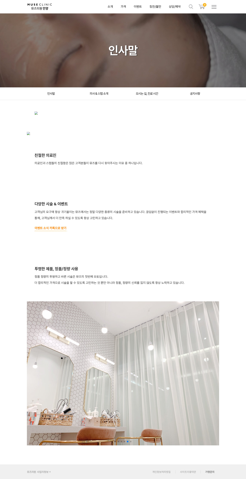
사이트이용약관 (188, 471)
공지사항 (195, 93)
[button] (115, 441)
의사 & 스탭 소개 (99, 93)
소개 (110, 6)
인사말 (51, 93)
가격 (123, 6)
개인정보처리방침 (161, 471)
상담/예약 (175, 6)
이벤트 (138, 6)
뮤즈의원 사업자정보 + (39, 471)
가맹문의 (209, 471)
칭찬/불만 (155, 6)
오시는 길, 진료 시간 (147, 93)
